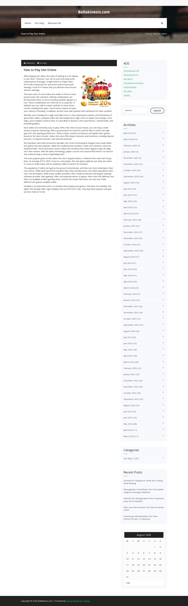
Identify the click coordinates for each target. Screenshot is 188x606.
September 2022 (131, 399)
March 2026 (129, 139)
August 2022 (129, 405)
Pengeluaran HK (131, 74)
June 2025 (128, 195)
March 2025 (129, 213)
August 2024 (129, 256)
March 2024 (129, 288)
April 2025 (128, 207)
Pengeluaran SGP (131, 70)
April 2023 (128, 355)
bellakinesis (30, 63)
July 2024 (128, 263)
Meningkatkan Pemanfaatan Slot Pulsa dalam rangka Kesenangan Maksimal (144, 490)
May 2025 (128, 201)
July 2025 (128, 189)
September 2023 (131, 325)
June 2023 (128, 343)
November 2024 (131, 238)
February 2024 (130, 294)
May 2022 (128, 424)
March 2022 (129, 436)
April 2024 (128, 281)
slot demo (128, 79)
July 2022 (128, 411)
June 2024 (128, 269)
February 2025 (130, 219)
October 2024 (130, 244)
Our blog (39, 23)
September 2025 (131, 176)
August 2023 (129, 331)
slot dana (128, 91)
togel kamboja (130, 87)
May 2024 (128, 275)
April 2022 (128, 430)
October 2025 (130, 170)
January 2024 (129, 300)
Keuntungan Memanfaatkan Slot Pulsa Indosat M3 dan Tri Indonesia (140, 517)
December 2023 (131, 306)
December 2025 (131, 158)
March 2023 (129, 362)
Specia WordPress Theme (78, 601)
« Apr (127, 582)
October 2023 (130, 318)
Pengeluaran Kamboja (133, 83)
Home (28, 23)
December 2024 (131, 232)
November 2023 (131, 312)
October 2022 (130, 393)
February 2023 (130, 368)
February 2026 (130, 145)
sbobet (127, 95)
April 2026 (128, 133)
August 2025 (129, 182)
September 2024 (131, 250)
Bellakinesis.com (94, 12)
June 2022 (128, 417)
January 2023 (129, 374)
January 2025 (129, 226)
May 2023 (128, 349)
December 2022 (131, 380)
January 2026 (129, 151)
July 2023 (128, 337)
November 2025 (131, 164)
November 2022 (131, 386)
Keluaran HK (54, 23)
